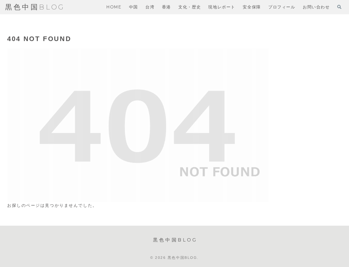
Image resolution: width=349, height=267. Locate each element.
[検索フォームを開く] (339, 7)
